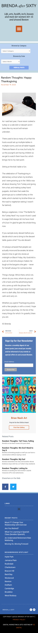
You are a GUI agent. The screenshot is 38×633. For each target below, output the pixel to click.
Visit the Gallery (19, 427)
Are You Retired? (12, 528)
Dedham (8, 585)
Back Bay (8, 574)
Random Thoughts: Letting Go (14, 468)
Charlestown (10, 567)
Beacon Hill (9, 571)
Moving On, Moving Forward (16, 544)
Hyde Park (9, 557)
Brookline (9, 592)
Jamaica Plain (11, 560)
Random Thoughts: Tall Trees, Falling (18, 441)
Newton (8, 581)
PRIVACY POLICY (19, 620)
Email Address (9, 362)
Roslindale (9, 564)
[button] (19, 29)
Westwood (9, 578)
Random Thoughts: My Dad (13, 459)
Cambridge (9, 588)
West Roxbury (10, 595)
